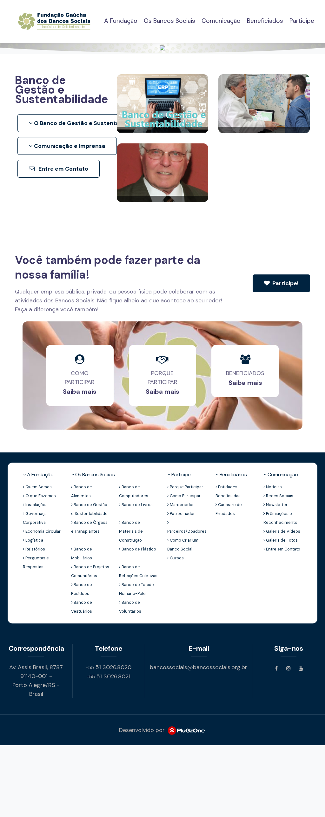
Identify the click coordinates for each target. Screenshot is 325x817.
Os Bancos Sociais (169, 21)
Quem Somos (38, 487)
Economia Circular (42, 531)
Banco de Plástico (138, 549)
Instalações (36, 504)
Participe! (285, 283)
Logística (33, 540)
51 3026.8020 (108, 667)
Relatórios (34, 549)
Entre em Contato (62, 169)
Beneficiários (232, 474)
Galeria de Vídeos (282, 531)
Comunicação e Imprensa (69, 146)
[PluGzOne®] (186, 730)
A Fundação (120, 20)
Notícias (273, 487)
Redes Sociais (279, 495)
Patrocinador (182, 513)
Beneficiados (265, 21)
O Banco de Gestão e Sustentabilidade (87, 123)
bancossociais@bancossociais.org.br (198, 667)
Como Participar (185, 495)
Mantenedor (181, 504)
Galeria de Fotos (281, 540)
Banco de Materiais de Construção (131, 531)
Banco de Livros (137, 504)
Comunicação (221, 21)
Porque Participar (186, 487)
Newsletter (276, 504)
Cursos (176, 558)
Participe (301, 21)
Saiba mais (79, 391)
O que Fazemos (40, 495)
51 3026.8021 (108, 676)
